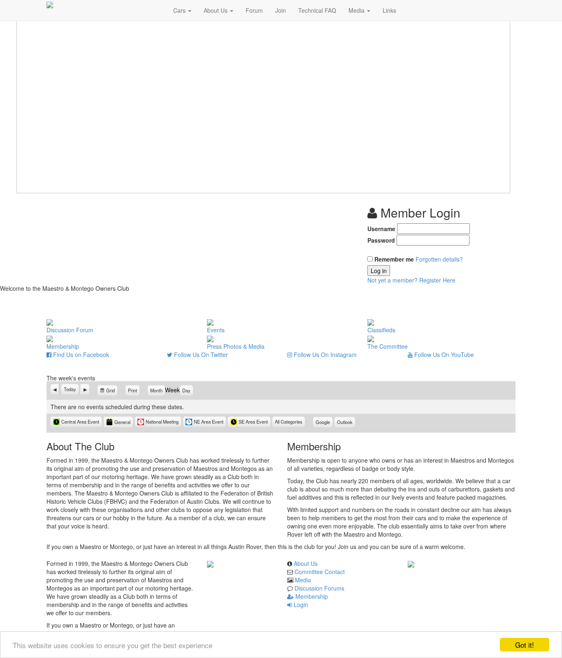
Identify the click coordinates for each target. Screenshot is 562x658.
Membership (311, 596)
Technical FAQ (317, 10)
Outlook (346, 423)
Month (156, 390)
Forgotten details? (439, 259)
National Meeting (162, 421)
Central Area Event (80, 421)
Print (133, 390)
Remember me (394, 259)
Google (324, 423)
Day (186, 390)
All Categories (288, 421)
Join (280, 10)
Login (300, 604)
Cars (180, 10)
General (122, 422)
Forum (254, 10)
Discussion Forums (319, 588)
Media (357, 10)
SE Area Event (253, 421)
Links (389, 10)
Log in (379, 270)
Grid (111, 391)
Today (70, 389)
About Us (216, 10)
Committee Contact (320, 572)
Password (381, 240)
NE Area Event (208, 421)
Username (381, 229)
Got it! (524, 644)
